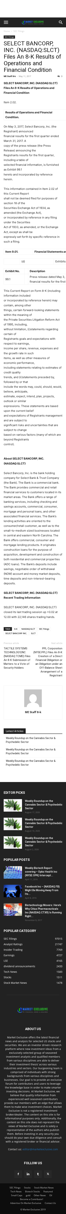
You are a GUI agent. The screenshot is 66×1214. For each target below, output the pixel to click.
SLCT (33, 633)
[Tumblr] (38, 1174)
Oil (50, 1195)
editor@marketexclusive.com (40, 1149)
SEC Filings (18, 31)
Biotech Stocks (32, 1191)
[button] (6, 22)
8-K (15, 628)
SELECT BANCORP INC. (16, 633)
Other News (40, 1195)
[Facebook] (18, 1174)
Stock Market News (44, 1187)
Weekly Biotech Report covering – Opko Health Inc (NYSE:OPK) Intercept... (41, 872)
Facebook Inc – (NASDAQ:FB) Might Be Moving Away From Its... (42, 890)
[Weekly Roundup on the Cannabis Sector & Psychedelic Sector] (13, 805)
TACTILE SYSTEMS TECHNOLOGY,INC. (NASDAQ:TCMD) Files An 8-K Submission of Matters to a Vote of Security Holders (17, 658)
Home (7, 31)
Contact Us (50, 1203)
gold (28, 1195)
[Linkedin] (28, 1174)
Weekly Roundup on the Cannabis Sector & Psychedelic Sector (31, 740)
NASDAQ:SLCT (28, 628)
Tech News (16, 1191)
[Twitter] (48, 1174)
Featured (48, 1191)
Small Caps (16, 1195)
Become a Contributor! (31, 1199)
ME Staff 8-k (10, 76)
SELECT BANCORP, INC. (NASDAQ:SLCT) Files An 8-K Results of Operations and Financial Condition (32, 56)
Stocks (27, 1187)
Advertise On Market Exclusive (25, 1203)
